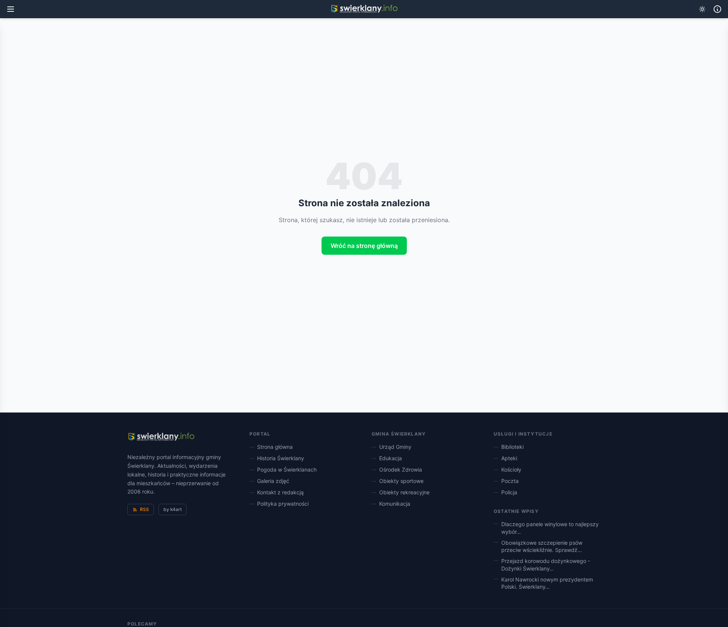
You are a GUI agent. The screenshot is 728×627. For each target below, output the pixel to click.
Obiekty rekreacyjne (404, 492)
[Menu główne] (10, 9)
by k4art (172, 509)
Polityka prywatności (283, 503)
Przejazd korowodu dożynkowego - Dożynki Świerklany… (545, 564)
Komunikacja (394, 503)
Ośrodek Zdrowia (400, 469)
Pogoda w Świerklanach (287, 469)
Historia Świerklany (280, 458)
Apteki (509, 458)
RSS (144, 509)
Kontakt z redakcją (280, 492)
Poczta (510, 481)
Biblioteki (512, 447)
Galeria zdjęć (273, 481)
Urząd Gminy (395, 447)
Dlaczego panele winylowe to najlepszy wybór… (550, 528)
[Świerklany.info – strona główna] (161, 437)
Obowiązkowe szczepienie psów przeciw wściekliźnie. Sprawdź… (541, 546)
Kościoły (511, 469)
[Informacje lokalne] (717, 9)
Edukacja (390, 458)
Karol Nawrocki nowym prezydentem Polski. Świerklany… (547, 583)
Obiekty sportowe (401, 481)
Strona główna (275, 447)
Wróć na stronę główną (364, 245)
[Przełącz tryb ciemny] (702, 9)
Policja (509, 492)
